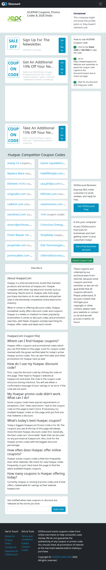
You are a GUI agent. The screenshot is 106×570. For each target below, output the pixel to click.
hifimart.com (58, 194)
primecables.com (27, 255)
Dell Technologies (61, 245)
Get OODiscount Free (86, 208)
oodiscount (11, 4)
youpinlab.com (26, 245)
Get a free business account (86, 248)
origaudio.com (26, 194)
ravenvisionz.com (60, 204)
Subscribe (58, 509)
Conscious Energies (62, 225)
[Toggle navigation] (100, 4)
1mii (52, 214)
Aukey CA (22, 163)
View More (36, 268)
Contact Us (10, 547)
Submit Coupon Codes (26, 547)
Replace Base (25, 173)
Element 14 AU (26, 183)
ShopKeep (56, 235)
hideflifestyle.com (61, 173)
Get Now (62, 45)
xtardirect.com (26, 214)
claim (93, 308)
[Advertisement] (36, 103)
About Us (10, 536)
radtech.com (24, 204)
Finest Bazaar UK (27, 235)
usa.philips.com (59, 183)
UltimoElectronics (61, 255)
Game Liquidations (61, 163)
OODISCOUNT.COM (61, 556)
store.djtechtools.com (30, 225)
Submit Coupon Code (82, 260)
